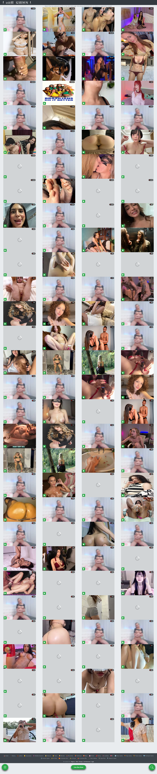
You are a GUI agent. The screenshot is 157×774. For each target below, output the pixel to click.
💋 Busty (98, 755)
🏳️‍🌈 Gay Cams (128, 755)
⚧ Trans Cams (137, 755)
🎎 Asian (6, 755)
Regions (73, 761)
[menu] (5, 767)
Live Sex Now (78, 767)
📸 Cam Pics (102, 758)
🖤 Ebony (12, 755)
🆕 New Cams (119, 755)
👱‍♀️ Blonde (62, 755)
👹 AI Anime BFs (82, 758)
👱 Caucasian (27, 755)
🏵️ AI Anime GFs (63, 758)
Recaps (81, 761)
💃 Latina (19, 755)
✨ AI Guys (73, 758)
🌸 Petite (91, 755)
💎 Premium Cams (148, 755)
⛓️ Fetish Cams (45, 758)
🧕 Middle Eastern (38, 755)
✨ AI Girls (54, 758)
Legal (92, 761)
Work (77, 761)
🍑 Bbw (85, 755)
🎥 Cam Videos (92, 758)
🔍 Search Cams (111, 758)
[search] (152, 767)
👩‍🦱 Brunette (69, 755)
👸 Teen (55, 755)
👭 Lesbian (105, 755)
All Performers (87, 761)
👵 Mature (48, 755)
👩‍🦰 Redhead (78, 755)
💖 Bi (111, 755)
